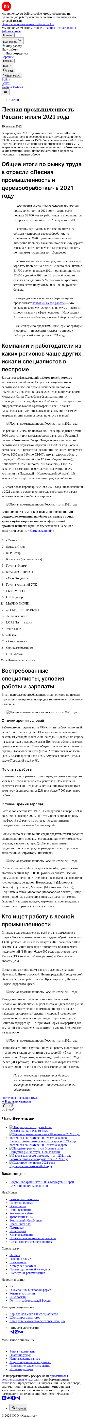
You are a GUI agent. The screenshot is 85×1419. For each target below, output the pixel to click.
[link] (8, 70)
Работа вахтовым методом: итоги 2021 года (38, 1159)
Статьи (14, 99)
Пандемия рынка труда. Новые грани (34, 1152)
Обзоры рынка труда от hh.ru (28, 1130)
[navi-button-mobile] (5, 91)
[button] (6, 79)
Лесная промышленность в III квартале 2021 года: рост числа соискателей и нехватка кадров (43, 1143)
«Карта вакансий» (40, 530)
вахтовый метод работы (48, 303)
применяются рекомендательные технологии (35, 1377)
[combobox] (18, 1407)
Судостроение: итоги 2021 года (30, 1166)
